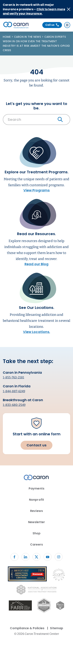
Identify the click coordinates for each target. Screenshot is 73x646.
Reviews (36, 511)
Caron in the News (28, 37)
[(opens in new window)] (20, 606)
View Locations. (36, 332)
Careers (36, 544)
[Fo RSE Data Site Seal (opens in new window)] (44, 606)
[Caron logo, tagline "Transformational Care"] (16, 25)
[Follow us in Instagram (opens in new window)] (59, 557)
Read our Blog (37, 264)
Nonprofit (36, 500)
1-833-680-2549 (14, 405)
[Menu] (67, 25)
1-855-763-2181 (13, 377)
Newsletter (36, 522)
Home (7, 37)
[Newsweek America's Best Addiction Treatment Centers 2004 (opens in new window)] (27, 574)
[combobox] (36, 120)
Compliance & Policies (27, 628)
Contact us (36, 445)
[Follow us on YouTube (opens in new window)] (47, 557)
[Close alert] (68, 9)
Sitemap (56, 628)
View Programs (36, 190)
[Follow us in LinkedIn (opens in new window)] (25, 557)
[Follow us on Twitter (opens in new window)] (36, 557)
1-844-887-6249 (14, 391)
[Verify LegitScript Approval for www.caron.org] (60, 606)
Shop (36, 533)
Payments (36, 488)
